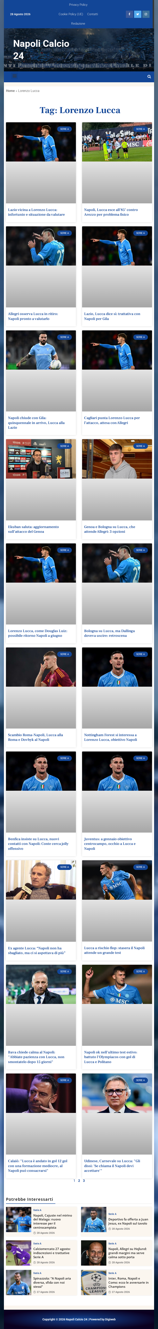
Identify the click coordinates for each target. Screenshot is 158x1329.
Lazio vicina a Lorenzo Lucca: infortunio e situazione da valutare (36, 212)
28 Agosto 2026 (46, 1233)
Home (10, 91)
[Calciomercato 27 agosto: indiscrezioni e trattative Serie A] (18, 1253)
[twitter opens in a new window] (137, 14)
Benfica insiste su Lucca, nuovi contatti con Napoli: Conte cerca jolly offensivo (38, 844)
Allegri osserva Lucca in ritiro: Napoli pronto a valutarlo (33, 316)
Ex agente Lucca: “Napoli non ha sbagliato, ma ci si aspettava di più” (36, 950)
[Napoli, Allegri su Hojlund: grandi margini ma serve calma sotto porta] (93, 1253)
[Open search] (149, 76)
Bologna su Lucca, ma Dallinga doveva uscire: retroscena (109, 633)
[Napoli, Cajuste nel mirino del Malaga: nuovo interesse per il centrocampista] (18, 1219)
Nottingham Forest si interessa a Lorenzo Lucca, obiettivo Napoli (110, 737)
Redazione (78, 23)
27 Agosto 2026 (46, 1292)
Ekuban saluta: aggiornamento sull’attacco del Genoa (33, 529)
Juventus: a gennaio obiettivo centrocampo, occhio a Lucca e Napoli (110, 844)
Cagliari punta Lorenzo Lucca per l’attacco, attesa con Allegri (112, 420)
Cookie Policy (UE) (71, 14)
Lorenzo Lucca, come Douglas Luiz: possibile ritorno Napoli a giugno (37, 633)
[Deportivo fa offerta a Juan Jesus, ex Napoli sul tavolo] (93, 1219)
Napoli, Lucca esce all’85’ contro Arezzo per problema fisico (111, 212)
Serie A (37, 1210)
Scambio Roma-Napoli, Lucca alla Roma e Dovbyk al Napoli (35, 737)
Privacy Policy (78, 5)
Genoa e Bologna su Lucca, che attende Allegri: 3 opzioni (109, 529)
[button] (14, 75)
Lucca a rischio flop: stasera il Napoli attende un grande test (114, 950)
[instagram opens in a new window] (146, 14)
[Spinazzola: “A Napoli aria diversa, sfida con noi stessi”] (18, 1282)
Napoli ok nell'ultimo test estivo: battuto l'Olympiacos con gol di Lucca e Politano (110, 1057)
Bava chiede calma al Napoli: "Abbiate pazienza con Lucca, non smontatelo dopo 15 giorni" (36, 1057)
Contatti (92, 14)
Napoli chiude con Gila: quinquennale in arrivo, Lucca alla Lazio (36, 423)
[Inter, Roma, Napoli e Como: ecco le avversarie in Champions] (93, 1282)
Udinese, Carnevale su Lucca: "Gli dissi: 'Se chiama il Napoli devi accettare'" (112, 1166)
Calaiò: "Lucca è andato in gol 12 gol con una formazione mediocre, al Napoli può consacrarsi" (37, 1166)
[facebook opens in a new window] (129, 14)
